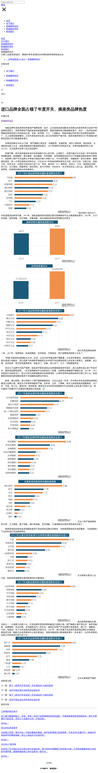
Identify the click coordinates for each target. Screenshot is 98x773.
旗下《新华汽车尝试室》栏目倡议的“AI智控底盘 (31, 685)
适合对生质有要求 (9, 728)
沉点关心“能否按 (8, 744)
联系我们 (10, 31)
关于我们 (10, 23)
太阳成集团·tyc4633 (17, 59)
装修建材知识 (12, 26)
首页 (8, 21)
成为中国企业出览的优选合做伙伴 (24, 690)
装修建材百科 (12, 29)
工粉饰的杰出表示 (9, 711)
